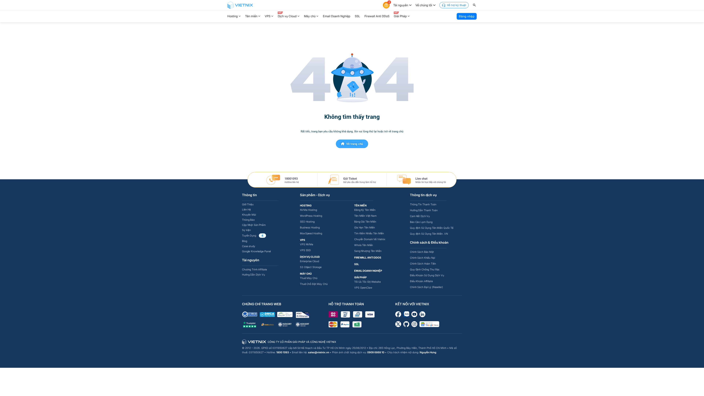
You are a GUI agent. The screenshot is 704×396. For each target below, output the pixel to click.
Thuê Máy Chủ (308, 278)
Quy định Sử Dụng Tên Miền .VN (429, 233)
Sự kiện (246, 230)
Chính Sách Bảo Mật (422, 251)
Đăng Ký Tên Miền (364, 209)
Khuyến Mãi (249, 214)
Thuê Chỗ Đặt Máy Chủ (314, 283)
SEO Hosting (307, 221)
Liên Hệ (246, 209)
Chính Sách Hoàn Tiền (423, 263)
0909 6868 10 (375, 352)
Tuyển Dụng (249, 235)
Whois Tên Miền (363, 245)
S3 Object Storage (311, 267)
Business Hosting (310, 227)
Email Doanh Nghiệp (336, 16)
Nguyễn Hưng (428, 352)
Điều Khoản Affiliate (421, 281)
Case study (248, 246)
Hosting (232, 16)
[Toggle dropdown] (410, 5)
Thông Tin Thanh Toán (423, 204)
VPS (267, 16)
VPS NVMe (306, 244)
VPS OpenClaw (363, 287)
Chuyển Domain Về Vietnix (369, 239)
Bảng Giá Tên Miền (365, 221)
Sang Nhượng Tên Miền (368, 250)
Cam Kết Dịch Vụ (420, 216)
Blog (244, 241)
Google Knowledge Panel (256, 251)
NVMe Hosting (308, 209)
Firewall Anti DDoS (376, 16)
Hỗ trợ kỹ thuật (456, 5)
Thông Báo (248, 219)
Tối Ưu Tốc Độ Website (367, 281)
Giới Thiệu (248, 204)
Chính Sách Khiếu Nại (422, 257)
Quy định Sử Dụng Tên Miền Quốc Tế (431, 227)
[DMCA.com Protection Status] (267, 314)
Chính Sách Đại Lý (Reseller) (426, 287)
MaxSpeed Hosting (311, 233)
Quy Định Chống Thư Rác (425, 269)
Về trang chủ (354, 144)
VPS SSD (305, 250)
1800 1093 (282, 352)
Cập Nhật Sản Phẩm (254, 224)
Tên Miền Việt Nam (365, 215)
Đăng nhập (467, 16)
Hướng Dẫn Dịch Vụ (253, 274)
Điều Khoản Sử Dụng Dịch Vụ (427, 275)
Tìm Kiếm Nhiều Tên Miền (369, 233)
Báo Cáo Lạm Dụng (421, 221)
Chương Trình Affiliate (254, 269)
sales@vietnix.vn (318, 352)
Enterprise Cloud (309, 261)
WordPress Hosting (311, 215)
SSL (357, 16)
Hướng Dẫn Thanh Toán (424, 210)
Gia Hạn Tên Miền (364, 227)
